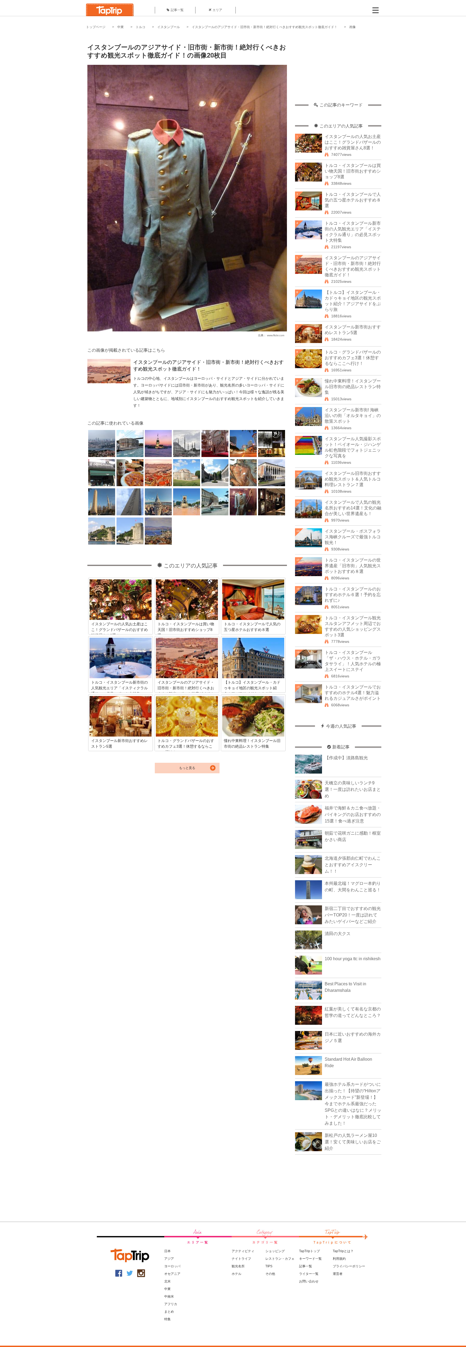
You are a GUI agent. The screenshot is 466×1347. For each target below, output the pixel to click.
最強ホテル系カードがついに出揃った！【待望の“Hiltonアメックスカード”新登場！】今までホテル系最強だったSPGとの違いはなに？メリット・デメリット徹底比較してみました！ (353, 1104)
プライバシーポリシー (349, 1266)
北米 (167, 1281)
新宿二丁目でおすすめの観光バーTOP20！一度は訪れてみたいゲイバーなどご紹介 (353, 915)
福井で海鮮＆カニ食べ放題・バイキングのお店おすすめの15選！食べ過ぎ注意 (353, 814)
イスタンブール (168, 27)
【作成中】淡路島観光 (346, 757)
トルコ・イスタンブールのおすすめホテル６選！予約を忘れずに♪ (353, 595)
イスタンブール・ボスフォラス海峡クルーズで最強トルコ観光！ (353, 537)
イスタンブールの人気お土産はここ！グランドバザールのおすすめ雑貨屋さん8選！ (353, 142)
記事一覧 (177, 10)
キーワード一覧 (310, 1259)
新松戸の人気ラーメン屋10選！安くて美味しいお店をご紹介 (353, 1142)
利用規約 (339, 1259)
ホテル (236, 1274)
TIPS (268, 1266)
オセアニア (172, 1274)
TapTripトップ (309, 1251)
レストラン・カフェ (279, 1259)
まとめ (169, 1312)
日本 (167, 1251)
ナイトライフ (241, 1259)
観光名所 (238, 1266)
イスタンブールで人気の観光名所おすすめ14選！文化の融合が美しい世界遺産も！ (353, 508)
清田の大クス (338, 933)
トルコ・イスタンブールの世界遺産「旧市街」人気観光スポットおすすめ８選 (353, 566)
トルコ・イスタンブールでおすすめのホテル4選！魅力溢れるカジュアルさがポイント (353, 693)
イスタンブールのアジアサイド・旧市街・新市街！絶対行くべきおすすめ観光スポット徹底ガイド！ (264, 27)
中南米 (169, 1296)
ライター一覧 (308, 1274)
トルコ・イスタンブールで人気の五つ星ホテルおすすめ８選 (353, 200)
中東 (120, 27)
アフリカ (170, 1304)
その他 (270, 1274)
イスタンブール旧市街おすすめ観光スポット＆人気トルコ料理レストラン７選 (353, 479)
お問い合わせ (308, 1281)
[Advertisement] (338, 69)
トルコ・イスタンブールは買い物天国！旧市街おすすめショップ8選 (353, 171)
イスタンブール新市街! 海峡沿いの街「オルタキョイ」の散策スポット (353, 416)
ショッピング (275, 1251)
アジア (169, 1259)
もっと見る (187, 768)
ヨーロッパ (172, 1266)
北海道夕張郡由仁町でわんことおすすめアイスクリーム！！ (353, 865)
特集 (167, 1319)
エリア (217, 10)
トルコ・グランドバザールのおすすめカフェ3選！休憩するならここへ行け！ (353, 358)
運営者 (337, 1274)
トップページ (95, 27)
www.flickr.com (275, 335)
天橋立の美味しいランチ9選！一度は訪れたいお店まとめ (353, 789)
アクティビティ (243, 1251)
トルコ (140, 27)
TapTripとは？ (343, 1251)
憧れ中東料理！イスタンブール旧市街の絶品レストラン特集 (353, 387)
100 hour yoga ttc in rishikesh (353, 958)
